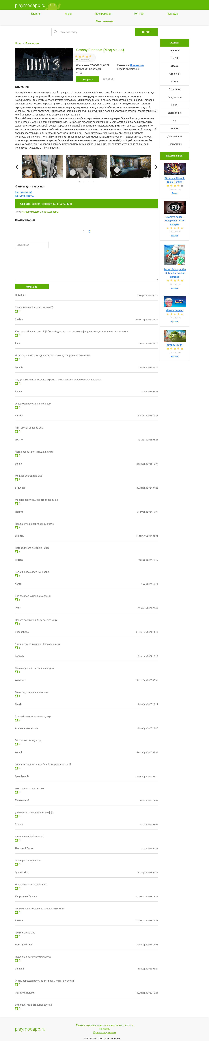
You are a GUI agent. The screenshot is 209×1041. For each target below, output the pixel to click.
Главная (36, 13)
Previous (17, 167)
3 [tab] (88, 181)
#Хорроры (52, 211)
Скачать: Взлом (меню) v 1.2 (38, 203)
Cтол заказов (104, 21)
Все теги (128, 1025)
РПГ (174, 120)
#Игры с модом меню (33, 211)
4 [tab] (93, 181)
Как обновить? (23, 192)
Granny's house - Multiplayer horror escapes (175, 220)
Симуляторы (175, 97)
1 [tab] (79, 181)
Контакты (104, 1028)
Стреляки (174, 73)
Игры (68, 13)
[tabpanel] (86, 167)
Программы (103, 13)
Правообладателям (104, 1032)
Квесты (175, 128)
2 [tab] (84, 181)
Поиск (146, 32)
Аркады (174, 50)
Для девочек (174, 136)
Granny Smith (174, 345)
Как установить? (24, 195)
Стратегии (175, 89)
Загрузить (88, 79)
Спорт (174, 81)
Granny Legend (174, 310)
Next (156, 167)
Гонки (174, 105)
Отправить (31, 287)
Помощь (172, 13)
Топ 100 (139, 13)
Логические (137, 65)
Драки (174, 65)
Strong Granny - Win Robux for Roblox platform (175, 273)
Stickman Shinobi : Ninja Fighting (175, 180)
